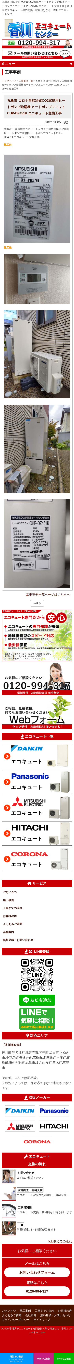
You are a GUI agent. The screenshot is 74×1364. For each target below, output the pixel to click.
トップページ (9, 81)
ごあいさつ (10, 892)
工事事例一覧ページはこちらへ (48, 594)
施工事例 (8, 900)
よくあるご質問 (12, 924)
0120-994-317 (37, 1291)
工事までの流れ (12, 908)
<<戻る (37, 603)
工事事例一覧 (26, 81)
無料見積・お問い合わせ (18, 940)
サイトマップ (42, 1319)
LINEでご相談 (64, 1358)
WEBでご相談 (43, 1358)
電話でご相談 (16, 1358)
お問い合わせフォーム (37, 1272)
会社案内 (8, 932)
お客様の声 (10, 916)
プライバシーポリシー (16, 1319)
